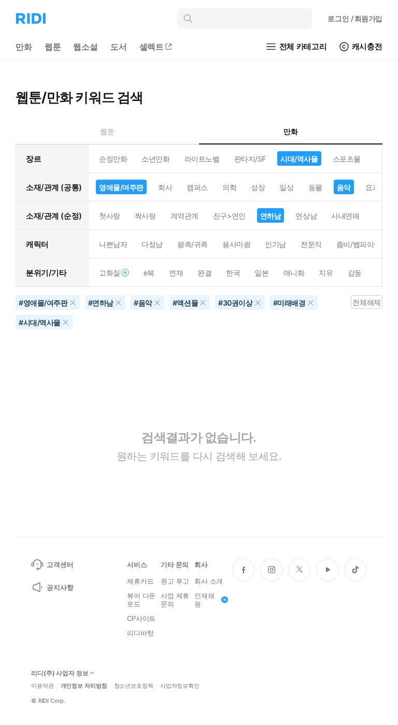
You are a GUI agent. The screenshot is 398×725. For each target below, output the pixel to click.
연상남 (306, 215)
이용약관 (42, 686)
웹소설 (85, 46)
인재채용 (204, 599)
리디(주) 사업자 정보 (60, 673)
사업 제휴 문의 (175, 599)
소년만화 (155, 158)
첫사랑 (109, 215)
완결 (204, 272)
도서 (118, 46)
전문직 (311, 244)
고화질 (109, 272)
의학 (229, 187)
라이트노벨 (202, 158)
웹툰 (53, 46)
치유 (326, 272)
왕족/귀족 (192, 244)
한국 (233, 272)
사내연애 (345, 215)
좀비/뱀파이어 (358, 244)
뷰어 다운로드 (141, 599)
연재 (176, 272)
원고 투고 (175, 581)
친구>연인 (229, 215)
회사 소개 (208, 581)
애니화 (294, 272)
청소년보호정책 (133, 686)
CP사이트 (141, 618)
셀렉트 (151, 46)
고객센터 (60, 564)
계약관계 (184, 215)
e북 (149, 272)
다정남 (152, 244)
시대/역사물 (299, 158)
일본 (261, 272)
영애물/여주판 (121, 187)
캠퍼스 (197, 187)
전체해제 (366, 302)
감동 (355, 272)
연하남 (270, 215)
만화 (24, 46)
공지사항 (60, 587)
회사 (165, 187)
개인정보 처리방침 (84, 686)
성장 (258, 187)
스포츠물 (347, 158)
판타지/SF (250, 158)
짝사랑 (145, 215)
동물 (315, 187)
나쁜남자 (113, 244)
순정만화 (113, 158)
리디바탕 (140, 633)
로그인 (355, 18)
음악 (344, 187)
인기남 (275, 244)
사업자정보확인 (180, 686)
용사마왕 (236, 244)
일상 (286, 187)
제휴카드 (140, 581)
